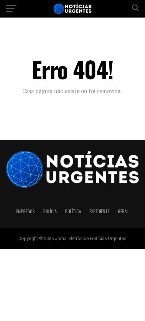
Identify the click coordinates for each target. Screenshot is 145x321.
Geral (123, 211)
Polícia (50, 211)
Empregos (25, 211)
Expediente (99, 211)
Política (73, 211)
